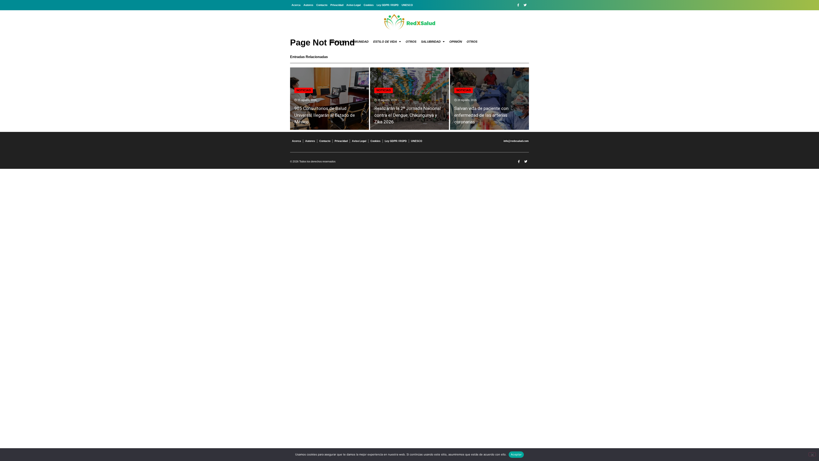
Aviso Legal (353, 5)
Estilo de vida (385, 41)
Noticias (338, 41)
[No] (812, 454)
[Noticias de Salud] (409, 22)
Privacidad (336, 5)
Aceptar (516, 454)
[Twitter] (525, 5)
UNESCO (407, 5)
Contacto (321, 5)
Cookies (369, 5)
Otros (411, 41)
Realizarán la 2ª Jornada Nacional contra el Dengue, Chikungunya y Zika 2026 (407, 115)
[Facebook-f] (518, 5)
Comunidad (359, 41)
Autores (308, 5)
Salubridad (431, 41)
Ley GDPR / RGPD (388, 5)
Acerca (296, 5)
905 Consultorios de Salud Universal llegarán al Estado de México (324, 115)
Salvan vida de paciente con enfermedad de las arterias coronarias (481, 115)
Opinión (455, 41)
